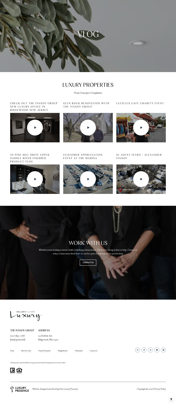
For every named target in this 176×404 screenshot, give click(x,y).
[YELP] (150, 350)
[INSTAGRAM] (137, 350)
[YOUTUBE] (157, 350)
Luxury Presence (71, 389)
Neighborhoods (63, 351)
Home (12, 351)
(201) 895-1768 (17, 335)
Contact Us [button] (88, 263)
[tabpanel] (88, 147)
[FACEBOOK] (144, 350)
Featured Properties (44, 351)
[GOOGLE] (163, 350)
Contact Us (93, 351)
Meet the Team (26, 351)
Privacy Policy (160, 389)
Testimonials (79, 351)
